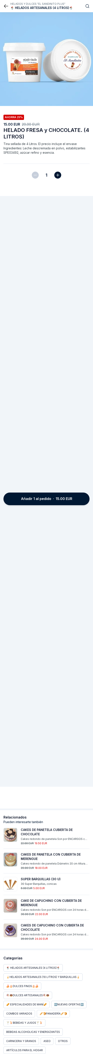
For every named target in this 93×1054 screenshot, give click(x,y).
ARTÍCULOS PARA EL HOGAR (24, 1050)
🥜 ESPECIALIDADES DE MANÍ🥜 (26, 1004)
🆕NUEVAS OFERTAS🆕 (69, 1004)
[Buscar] (87, 6)
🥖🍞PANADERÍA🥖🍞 (53, 1013)
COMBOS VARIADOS (19, 1013)
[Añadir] (57, 175)
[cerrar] (6, 6)
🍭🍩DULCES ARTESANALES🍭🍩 (27, 995)
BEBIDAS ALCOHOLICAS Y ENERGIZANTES (33, 1032)
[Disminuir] (35, 175)
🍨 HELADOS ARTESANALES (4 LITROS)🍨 (33, 967)
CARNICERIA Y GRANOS (21, 1041)
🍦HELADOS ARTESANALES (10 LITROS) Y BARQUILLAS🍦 (43, 977)
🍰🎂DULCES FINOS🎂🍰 (22, 986)
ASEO (47, 1041)
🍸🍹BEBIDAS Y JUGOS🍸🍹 (24, 1022)
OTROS (63, 1041)
